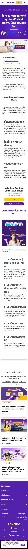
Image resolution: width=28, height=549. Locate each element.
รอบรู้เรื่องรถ (23, 381)
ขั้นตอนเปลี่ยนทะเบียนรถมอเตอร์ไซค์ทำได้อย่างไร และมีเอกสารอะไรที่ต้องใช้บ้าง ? (13, 469)
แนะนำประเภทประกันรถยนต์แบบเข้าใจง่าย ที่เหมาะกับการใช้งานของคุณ (14, 409)
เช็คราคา (19, 2)
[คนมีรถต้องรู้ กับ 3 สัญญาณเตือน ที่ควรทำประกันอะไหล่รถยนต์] (14, 425)
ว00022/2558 (23, 516)
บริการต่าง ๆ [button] (5, 491)
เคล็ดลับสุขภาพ (10, 384)
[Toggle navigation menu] (2, 2)
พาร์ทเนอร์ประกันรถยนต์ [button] (9, 500)
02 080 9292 (15, 535)
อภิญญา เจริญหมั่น (11, 32)
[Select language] (25, 2)
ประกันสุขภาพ (7, 211)
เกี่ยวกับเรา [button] (4, 509)
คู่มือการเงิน (15, 381)
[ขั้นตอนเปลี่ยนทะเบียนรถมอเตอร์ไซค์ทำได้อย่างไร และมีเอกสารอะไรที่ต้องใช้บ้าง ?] (14, 454)
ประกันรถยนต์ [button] (5, 486)
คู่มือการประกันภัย (6, 381)
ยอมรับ (23, 544)
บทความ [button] (4, 504)
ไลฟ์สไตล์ (18, 384)
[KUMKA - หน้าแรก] (10, 2)
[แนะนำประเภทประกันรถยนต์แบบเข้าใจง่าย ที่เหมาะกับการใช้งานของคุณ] (14, 393)
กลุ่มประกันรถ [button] (5, 495)
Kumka (15, 528)
